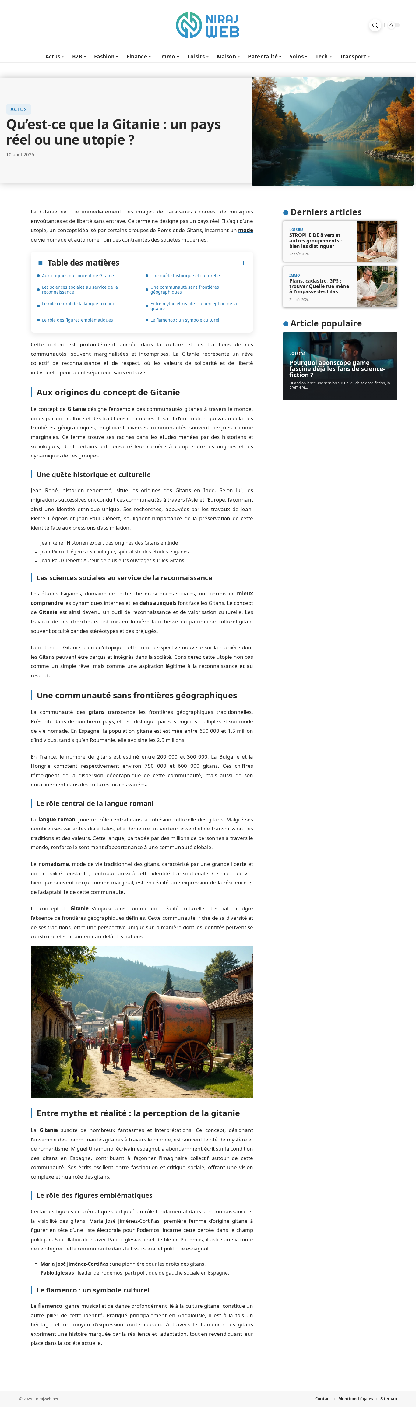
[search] (375, 25)
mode (245, 230)
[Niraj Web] (208, 25)
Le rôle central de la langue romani (78, 303)
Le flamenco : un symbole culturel (184, 320)
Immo (294, 275)
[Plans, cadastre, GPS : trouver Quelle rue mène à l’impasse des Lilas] (377, 286)
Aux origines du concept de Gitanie (78, 275)
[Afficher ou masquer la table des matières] (182, 262)
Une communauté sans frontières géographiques (184, 289)
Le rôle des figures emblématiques (77, 320)
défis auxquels (157, 602)
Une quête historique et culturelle (185, 275)
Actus (18, 109)
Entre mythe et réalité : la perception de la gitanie (193, 306)
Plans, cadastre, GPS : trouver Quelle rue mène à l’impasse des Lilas (319, 286)
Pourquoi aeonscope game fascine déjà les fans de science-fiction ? (337, 368)
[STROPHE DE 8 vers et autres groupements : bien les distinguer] (377, 241)
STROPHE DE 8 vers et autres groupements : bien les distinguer (315, 240)
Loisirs (296, 229)
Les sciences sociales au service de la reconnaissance (80, 289)
